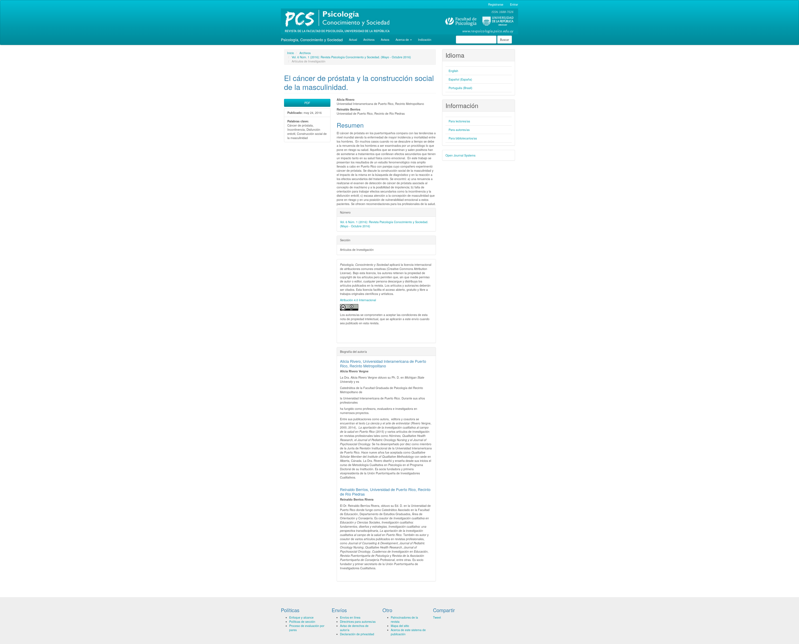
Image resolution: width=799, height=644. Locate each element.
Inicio (290, 53)
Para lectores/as (459, 121)
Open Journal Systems (460, 155)
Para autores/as (459, 130)
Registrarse (495, 4)
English (453, 71)
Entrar (514, 4)
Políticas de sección (302, 621)
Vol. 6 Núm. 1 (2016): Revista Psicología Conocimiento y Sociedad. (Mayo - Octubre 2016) (351, 57)
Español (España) (460, 79)
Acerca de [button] (403, 39)
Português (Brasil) (460, 88)
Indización (424, 39)
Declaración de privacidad (357, 634)
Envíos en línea (350, 617)
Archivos (369, 39)
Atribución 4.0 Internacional (358, 300)
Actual (353, 39)
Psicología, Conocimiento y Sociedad (312, 39)
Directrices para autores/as (358, 621)
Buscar (504, 39)
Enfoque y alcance (301, 617)
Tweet (437, 617)
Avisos (385, 39)
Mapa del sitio (400, 626)
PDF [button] (307, 103)
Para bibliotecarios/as (463, 138)
